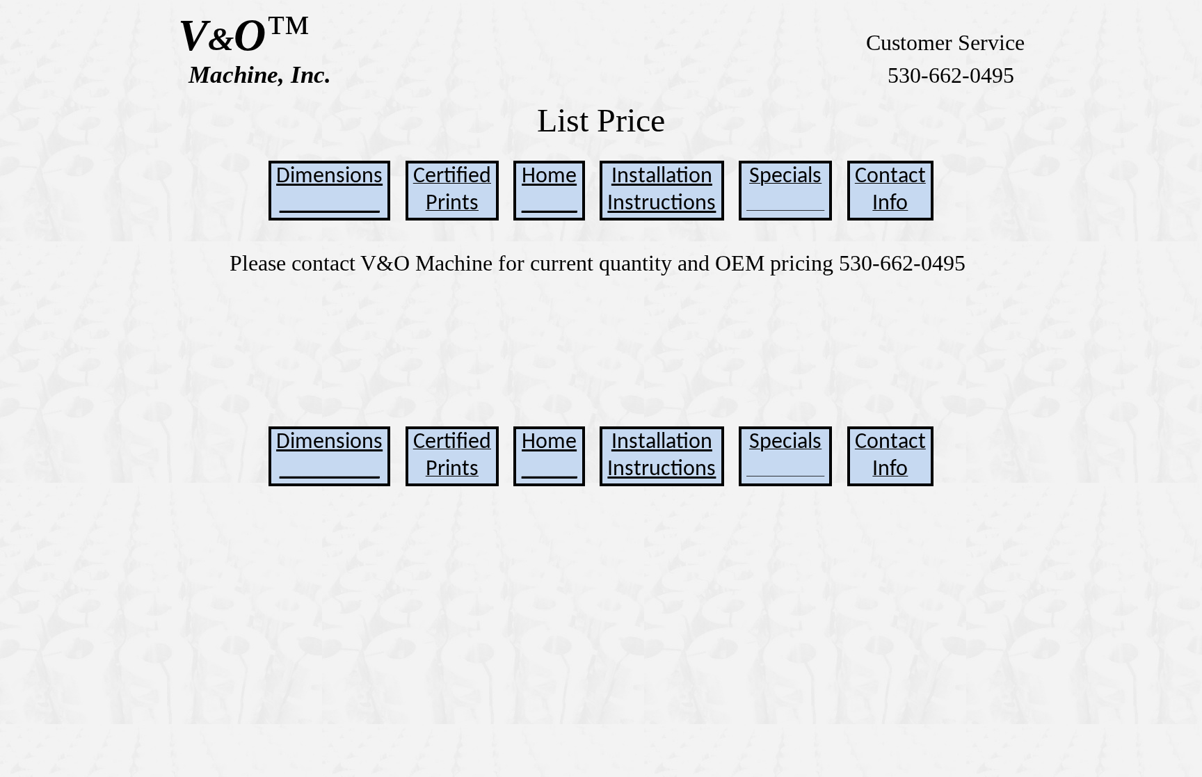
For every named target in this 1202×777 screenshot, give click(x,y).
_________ (330, 204)
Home (549, 177)
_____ (549, 204)
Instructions (661, 204)
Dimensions (329, 177)
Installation (661, 177)
